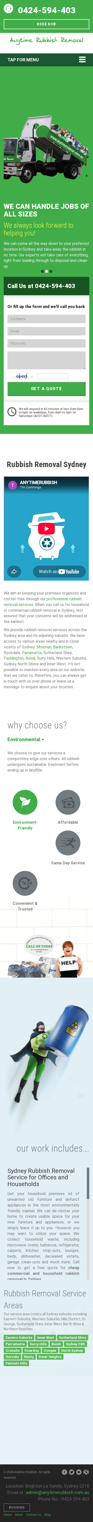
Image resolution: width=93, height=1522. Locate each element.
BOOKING (17, 1507)
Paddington (14, 658)
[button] (10, 176)
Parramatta (32, 652)
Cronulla (13, 1350)
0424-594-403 (47, 10)
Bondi (30, 658)
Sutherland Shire (72, 1337)
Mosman (43, 647)
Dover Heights (50, 1357)
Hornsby (12, 1357)
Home (8, 1515)
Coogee (50, 1350)
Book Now (46, 24)
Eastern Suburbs (19, 1337)
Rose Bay (32, 1350)
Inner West (45, 1337)
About (19, 1515)
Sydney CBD (75, 1344)
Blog (47, 1515)
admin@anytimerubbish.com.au (57, 1492)
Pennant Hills (16, 1363)
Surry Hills (38, 1344)
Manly (29, 1357)
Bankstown (62, 647)
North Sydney (72, 1350)
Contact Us (33, 1515)
